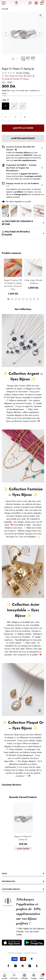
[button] (30, 3)
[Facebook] (8, 966)
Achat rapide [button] (23, 848)
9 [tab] (38, 299)
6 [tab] (27, 299)
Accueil (5, 8)
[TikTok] (30, 966)
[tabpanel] (13, 277)
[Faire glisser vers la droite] (39, 32)
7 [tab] (30, 299)
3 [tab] (16, 299)
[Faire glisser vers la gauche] (6, 32)
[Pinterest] (23, 966)
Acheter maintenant (23, 138)
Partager (40, 15)
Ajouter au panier (23, 128)
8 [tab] (34, 299)
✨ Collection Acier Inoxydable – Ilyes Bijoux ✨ (23, 610)
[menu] (4, 3)
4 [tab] (19, 299)
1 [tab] (8, 299)
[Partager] (40, 15)
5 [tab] (23, 299)
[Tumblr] (37, 966)
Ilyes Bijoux (18, 953)
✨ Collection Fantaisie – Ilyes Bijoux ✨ (23, 491)
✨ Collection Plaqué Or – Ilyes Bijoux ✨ (23, 725)
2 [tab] (12, 299)
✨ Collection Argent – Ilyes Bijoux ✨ (23, 376)
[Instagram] (15, 966)
